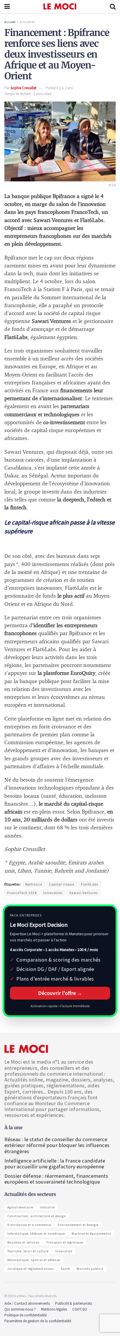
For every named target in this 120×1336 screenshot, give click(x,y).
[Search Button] (113, 6)
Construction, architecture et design (36, 1216)
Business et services (23, 1242)
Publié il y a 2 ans (59, 87)
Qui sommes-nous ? (20, 1309)
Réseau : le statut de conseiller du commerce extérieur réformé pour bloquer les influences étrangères (57, 1145)
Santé (65, 1269)
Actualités (27, 22)
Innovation (53, 892)
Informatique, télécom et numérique (36, 1234)
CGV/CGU (79, 1309)
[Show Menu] (7, 6)
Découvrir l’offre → (60, 993)
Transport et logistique (64, 1242)
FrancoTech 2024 (22, 892)
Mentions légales (54, 1309)
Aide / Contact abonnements (27, 1303)
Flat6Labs (89, 884)
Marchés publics (90, 1269)
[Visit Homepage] (59, 6)
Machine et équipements (91, 1234)
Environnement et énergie (78, 1225)
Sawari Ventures (83, 892)
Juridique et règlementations (30, 1269)
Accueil (9, 22)
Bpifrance (33, 884)
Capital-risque (61, 884)
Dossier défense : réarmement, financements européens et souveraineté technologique (56, 1178)
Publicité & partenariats (73, 1303)
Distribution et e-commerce (29, 1225)
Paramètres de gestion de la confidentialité (37, 1320)
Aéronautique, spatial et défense (33, 1260)
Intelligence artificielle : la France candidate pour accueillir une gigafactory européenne (54, 1163)
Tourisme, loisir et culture (28, 1251)
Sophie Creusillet (23, 87)
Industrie (47, 1207)
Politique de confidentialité (25, 1315)
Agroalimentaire (20, 1207)
